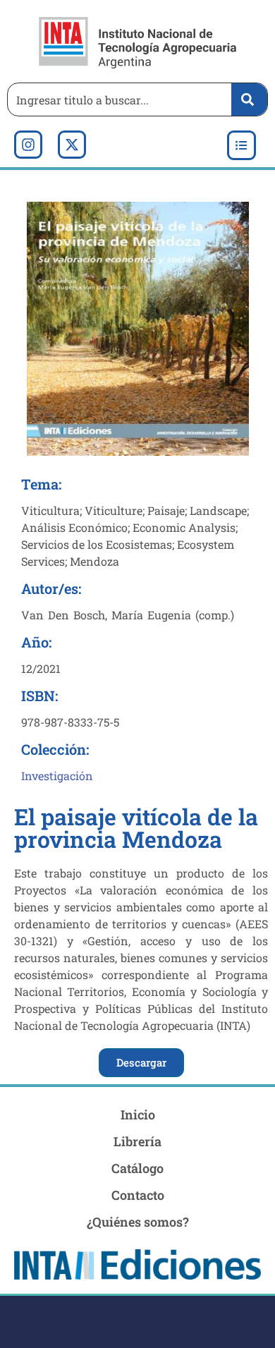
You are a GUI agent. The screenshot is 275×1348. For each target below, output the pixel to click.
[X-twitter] (72, 144)
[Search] (249, 99)
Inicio (138, 1114)
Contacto (137, 1194)
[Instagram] (28, 144)
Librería (137, 1141)
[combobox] (115, 99)
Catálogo (137, 1168)
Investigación (57, 775)
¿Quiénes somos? (138, 1221)
